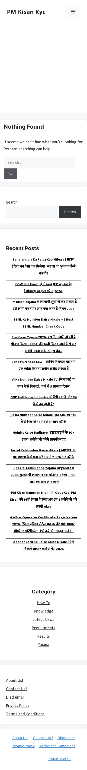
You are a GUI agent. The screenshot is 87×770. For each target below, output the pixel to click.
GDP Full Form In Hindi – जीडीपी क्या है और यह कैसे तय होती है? (43, 400)
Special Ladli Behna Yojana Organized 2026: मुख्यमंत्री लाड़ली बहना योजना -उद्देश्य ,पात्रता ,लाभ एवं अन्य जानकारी (43, 475)
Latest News (43, 619)
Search (12, 202)
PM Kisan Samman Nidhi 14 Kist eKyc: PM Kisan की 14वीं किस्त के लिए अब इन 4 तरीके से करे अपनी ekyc (43, 499)
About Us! (14, 680)
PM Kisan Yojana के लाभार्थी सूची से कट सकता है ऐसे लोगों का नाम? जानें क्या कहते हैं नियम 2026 (43, 305)
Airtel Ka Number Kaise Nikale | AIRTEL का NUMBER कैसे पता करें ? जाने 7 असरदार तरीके (43, 453)
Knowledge (43, 611)
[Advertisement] (43, 69)
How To (43, 602)
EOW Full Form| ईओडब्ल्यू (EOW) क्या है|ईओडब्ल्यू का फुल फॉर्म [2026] (43, 287)
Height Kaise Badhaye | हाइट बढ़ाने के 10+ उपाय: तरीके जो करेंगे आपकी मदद (43, 436)
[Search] (10, 173)
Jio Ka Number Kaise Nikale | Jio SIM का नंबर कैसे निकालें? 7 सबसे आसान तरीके (43, 418)
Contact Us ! (16, 689)
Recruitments (43, 628)
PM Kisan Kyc (26, 12)
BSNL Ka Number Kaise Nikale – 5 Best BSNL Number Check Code (43, 323)
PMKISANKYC (59, 759)
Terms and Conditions (25, 714)
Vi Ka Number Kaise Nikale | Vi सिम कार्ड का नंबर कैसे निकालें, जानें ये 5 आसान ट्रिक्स (43, 383)
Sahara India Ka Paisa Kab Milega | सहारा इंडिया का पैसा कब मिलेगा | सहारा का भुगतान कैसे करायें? (44, 266)
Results (43, 636)
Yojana (43, 644)
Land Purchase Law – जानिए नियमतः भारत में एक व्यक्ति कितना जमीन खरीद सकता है (43, 365)
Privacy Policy (17, 705)
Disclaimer (15, 697)
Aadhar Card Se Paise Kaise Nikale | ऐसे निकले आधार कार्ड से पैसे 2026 (43, 545)
